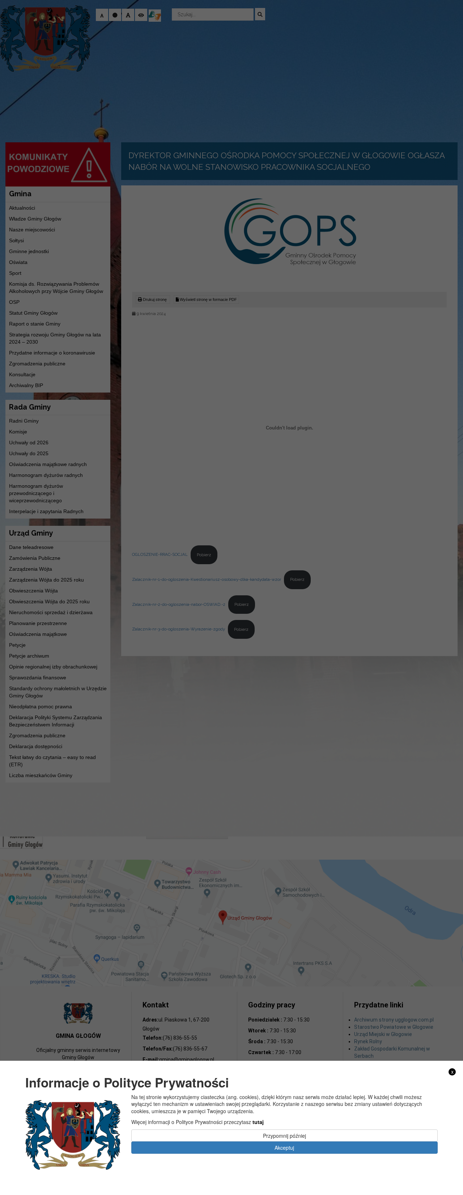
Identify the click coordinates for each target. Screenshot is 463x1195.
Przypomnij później (284, 1135)
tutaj (258, 1121)
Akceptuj (284, 1147)
